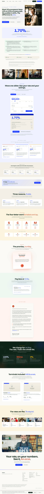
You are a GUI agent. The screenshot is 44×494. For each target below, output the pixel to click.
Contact (23, 477)
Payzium (3, 1)
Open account (39, 1)
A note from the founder (24, 478)
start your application (9, 485)
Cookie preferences (38, 475)
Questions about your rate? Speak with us (26, 131)
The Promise (19, 1)
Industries (10, 1)
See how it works (37, 182)
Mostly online (23, 94)
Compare (13, 1)
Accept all (30, 492)
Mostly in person (13, 94)
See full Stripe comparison (19, 156)
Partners (23, 479)
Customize (40, 492)
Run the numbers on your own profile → (22, 36)
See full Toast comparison (33, 155)
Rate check (23, 476)
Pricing (7, 1)
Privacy (36, 473)
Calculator (23, 475)
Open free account (15, 131)
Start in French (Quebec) (25, 480)
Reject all (35, 492)
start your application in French (17, 486)
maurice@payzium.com (27, 54)
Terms (36, 474)
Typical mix (18, 94)
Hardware (16, 1)
